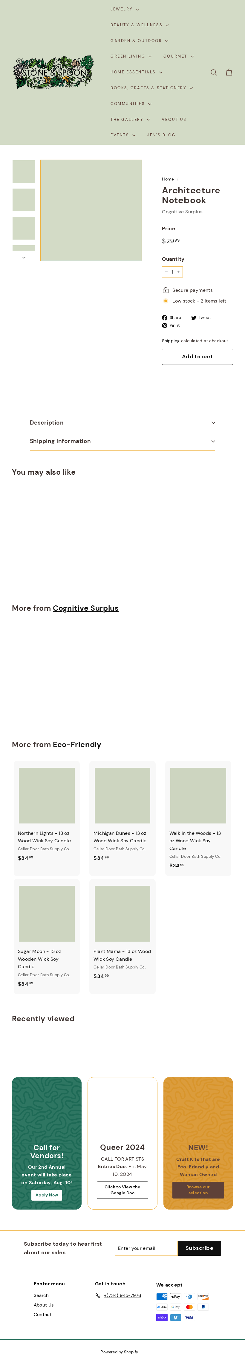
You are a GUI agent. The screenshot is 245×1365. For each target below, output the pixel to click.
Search (41, 1295)
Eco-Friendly (77, 744)
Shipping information (60, 441)
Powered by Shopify (119, 1352)
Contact (43, 1315)
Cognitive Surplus (182, 212)
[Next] (24, 256)
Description (47, 422)
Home (168, 179)
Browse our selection (198, 1190)
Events (121, 135)
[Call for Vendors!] (47, 1112)
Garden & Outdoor (137, 40)
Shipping (171, 340)
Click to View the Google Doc (122, 1190)
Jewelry (122, 9)
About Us (174, 119)
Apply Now (47, 1195)
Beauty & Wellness (137, 24)
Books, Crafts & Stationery (149, 87)
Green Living (129, 56)
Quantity (173, 259)
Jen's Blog (161, 135)
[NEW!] (198, 1112)
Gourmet (176, 56)
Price (168, 228)
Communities (129, 103)
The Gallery (128, 119)
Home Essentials (134, 72)
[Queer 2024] (122, 1111)
